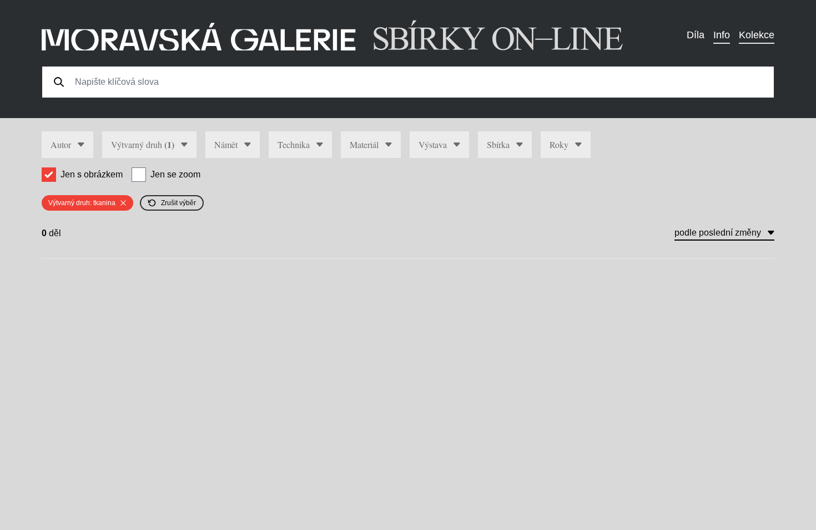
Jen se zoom (175, 174)
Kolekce (756, 34)
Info (721, 34)
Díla (695, 34)
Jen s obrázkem (92, 174)
